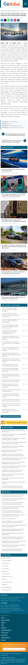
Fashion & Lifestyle (6, 560)
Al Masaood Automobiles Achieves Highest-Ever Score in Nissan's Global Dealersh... (11, 360)
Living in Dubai (4, 605)
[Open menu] (25, 3)
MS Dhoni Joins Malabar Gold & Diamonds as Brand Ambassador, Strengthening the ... (10, 326)
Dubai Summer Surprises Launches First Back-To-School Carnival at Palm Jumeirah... (11, 405)
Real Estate (4, 571)
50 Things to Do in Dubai (6, 610)
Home (2, 10)
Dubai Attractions (5, 600)
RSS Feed (23, 597)
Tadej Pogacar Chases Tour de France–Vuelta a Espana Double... (10, 365)
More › (24, 427)
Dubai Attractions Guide (13, 605)
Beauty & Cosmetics (7, 557)
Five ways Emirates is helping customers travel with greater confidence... (9, 309)
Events (2, 622)
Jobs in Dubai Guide (5, 611)
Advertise (10, 598)
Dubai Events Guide (5, 608)
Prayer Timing (13, 600)
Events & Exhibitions (7, 587)
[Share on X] (5, 20)
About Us (3, 597)
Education (4, 579)
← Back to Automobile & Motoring (11, 416)
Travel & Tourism (6, 574)
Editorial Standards (10, 597)
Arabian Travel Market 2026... (9, 518)
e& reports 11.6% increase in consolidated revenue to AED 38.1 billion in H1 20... (10, 411)
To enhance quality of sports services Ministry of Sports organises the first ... (11, 400)
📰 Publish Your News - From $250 (14, 649)
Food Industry (5, 568)
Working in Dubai (5, 606)
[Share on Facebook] (2, 20)
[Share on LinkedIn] (11, 20)
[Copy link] (18, 20)
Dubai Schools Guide (14, 606)
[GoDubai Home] (12, 4)
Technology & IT (6, 563)
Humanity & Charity (6, 590)
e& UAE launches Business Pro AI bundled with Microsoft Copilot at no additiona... (11, 338)
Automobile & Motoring (10, 10)
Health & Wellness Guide (15, 608)
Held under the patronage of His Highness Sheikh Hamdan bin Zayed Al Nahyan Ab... (11, 355)
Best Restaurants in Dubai (18, 610)
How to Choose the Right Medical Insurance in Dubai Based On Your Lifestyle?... (10, 349)
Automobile (5, 566)
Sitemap (19, 600)
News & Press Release (6, 630)
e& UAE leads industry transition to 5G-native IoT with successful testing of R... (11, 343)
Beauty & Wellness (5, 620)
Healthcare (4, 584)
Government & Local (7, 582)
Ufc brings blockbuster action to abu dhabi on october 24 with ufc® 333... (11, 380)
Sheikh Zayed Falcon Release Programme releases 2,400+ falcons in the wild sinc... (11, 315)
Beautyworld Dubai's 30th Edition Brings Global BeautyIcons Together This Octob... (11, 376)
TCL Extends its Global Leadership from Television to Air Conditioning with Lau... (10, 395)
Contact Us (17, 597)
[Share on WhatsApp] (8, 20)
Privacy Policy (4, 598)
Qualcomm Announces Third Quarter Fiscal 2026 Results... (11, 390)
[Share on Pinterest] (15, 20)
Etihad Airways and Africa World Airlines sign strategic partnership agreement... (10, 385)
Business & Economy (7, 576)
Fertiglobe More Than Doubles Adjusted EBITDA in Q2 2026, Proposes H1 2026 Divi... (10, 332)
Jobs (2, 625)
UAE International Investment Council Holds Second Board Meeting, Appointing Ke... (11, 321)
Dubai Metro (16, 598)
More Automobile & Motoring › (17, 148)
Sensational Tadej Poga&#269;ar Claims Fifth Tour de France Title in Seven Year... (10, 370)
